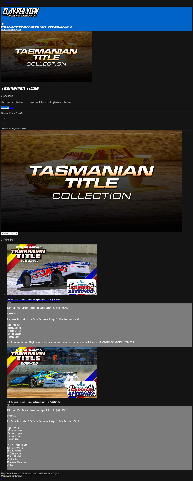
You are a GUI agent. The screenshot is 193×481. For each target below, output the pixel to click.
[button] (3, 24)
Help (49, 27)
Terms (9, 473)
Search (14, 27)
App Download (38, 27)
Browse (5, 27)
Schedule (24, 27)
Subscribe (5, 107)
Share (11, 107)
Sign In (17, 29)
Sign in (68, 27)
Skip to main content (10, 2)
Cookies (23, 473)
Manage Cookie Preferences (40, 473)
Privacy (15, 473)
